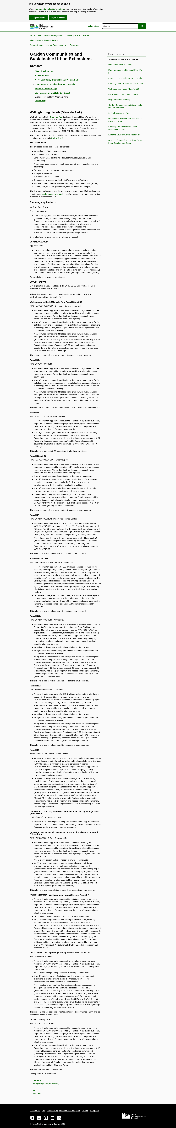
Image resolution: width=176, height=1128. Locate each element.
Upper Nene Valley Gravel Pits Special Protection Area (125, 119)
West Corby (40, 101)
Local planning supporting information (124, 94)
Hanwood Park (42, 76)
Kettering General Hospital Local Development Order (122, 128)
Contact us (35, 1111)
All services (93, 26)
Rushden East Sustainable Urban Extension (55, 84)
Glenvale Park (56, 117)
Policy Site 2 (57, 138)
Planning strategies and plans (43, 40)
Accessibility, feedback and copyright (63, 1111)
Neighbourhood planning (119, 100)
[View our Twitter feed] (32, 1118)
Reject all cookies (58, 18)
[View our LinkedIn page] (59, 1118)
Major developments (44, 71)
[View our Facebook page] (39, 1118)
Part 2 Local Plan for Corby (120, 65)
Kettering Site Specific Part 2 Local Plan (125, 78)
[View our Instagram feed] (45, 1118)
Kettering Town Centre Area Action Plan (125, 83)
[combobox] (120, 26)
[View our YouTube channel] (52, 1118)
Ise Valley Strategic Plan (119, 113)
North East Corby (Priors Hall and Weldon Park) (57, 80)
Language (94, 1111)
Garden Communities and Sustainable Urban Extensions (55, 45)
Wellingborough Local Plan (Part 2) (123, 89)
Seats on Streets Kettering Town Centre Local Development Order (125, 141)
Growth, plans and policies (77, 35)
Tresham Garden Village (46, 89)
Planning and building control (50, 35)
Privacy (85, 1111)
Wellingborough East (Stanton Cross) (52, 93)
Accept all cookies (38, 18)
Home (32, 35)
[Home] (42, 27)
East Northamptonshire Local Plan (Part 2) (125, 71)
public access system (52, 194)
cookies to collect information (50, 9)
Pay (43, 1111)
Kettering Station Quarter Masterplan (124, 135)
